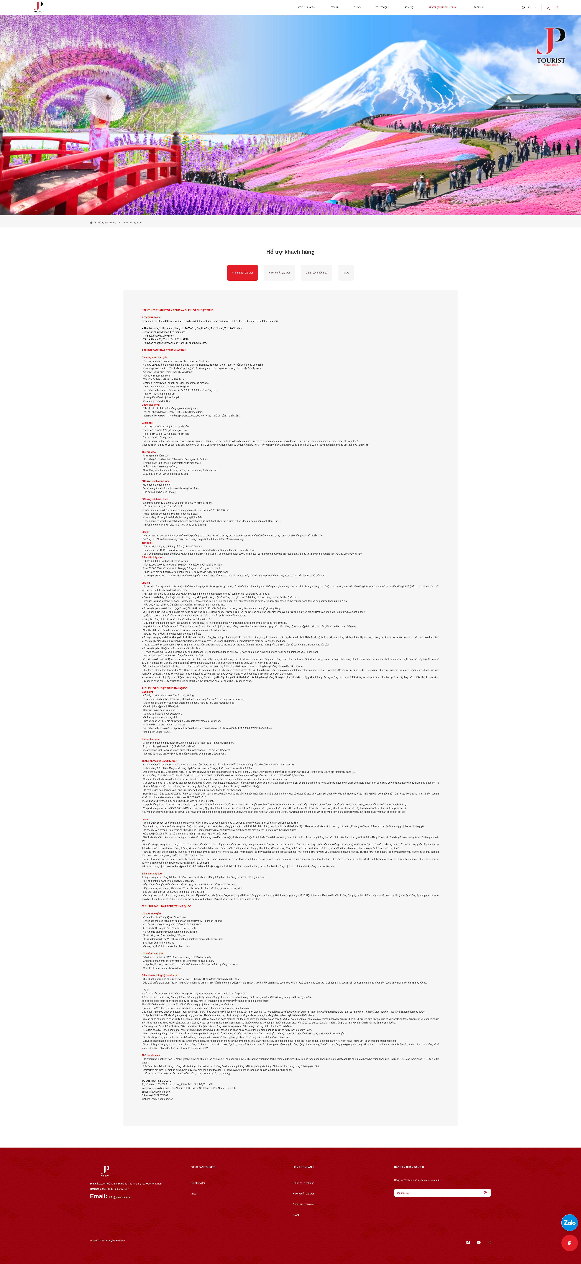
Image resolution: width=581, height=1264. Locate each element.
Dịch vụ (479, 7)
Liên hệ (408, 7)
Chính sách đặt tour (242, 272)
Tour (334, 7)
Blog (357, 7)
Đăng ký (485, 1192)
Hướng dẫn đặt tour (279, 272)
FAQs (346, 272)
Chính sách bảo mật (316, 272)
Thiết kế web (96, 1243)
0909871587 (106, 1189)
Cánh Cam (112, 1243)
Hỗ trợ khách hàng (442, 7)
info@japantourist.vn (120, 1197)
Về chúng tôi (306, 7)
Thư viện (382, 7)
